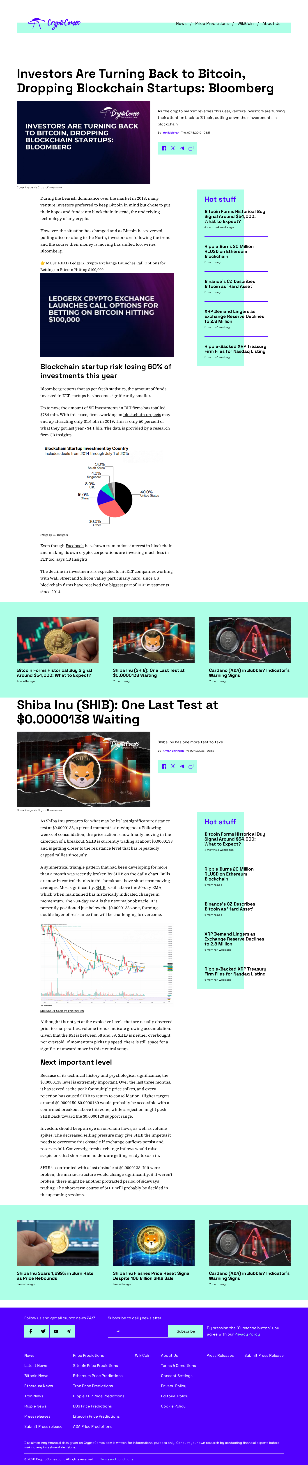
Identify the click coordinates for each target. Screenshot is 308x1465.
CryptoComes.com (50, 187)
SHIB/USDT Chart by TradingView (62, 1011)
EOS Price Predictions (92, 1406)
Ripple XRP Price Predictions (98, 1395)
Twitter (43, 1331)
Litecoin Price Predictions (96, 1416)
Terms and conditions (116, 1459)
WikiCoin (245, 23)
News (181, 23)
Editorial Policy (174, 1395)
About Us (271, 23)
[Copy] (191, 148)
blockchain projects (142, 414)
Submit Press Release (264, 1355)
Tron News (33, 1395)
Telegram (68, 1331)
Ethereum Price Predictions (98, 1375)
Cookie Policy (173, 1406)
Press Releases (220, 1355)
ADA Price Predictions (92, 1426)
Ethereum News (38, 1385)
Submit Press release (43, 1426)
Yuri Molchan (171, 132)
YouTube (56, 1331)
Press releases (37, 1416)
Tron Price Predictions (93, 1385)
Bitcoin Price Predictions (95, 1365)
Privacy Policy (247, 1334)
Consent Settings (177, 1375)
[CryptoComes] (54, 23)
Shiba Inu (55, 821)
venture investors (57, 205)
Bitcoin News (36, 1375)
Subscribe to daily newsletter (134, 1317)
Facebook (75, 545)
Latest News (35, 1365)
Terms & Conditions (178, 1365)
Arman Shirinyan (173, 751)
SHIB (101, 887)
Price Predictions (212, 23)
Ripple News (35, 1406)
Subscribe (186, 1331)
